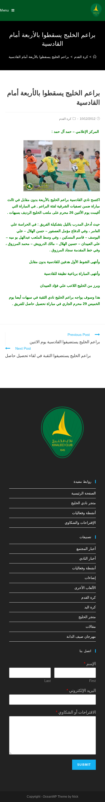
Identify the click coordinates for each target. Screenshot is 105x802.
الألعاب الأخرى (85, 588)
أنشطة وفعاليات (84, 513)
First (92, 681)
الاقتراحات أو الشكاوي (76, 712)
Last (47, 681)
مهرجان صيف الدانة (81, 636)
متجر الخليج (87, 617)
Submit (84, 764)
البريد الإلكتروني (81, 690)
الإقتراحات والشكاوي (80, 523)
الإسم (90, 664)
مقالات (91, 626)
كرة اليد (90, 607)
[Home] (94, 57)
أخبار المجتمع (86, 549)
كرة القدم (65, 119)
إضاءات (90, 578)
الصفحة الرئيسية (83, 493)
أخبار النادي (87, 558)
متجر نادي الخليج (83, 503)
